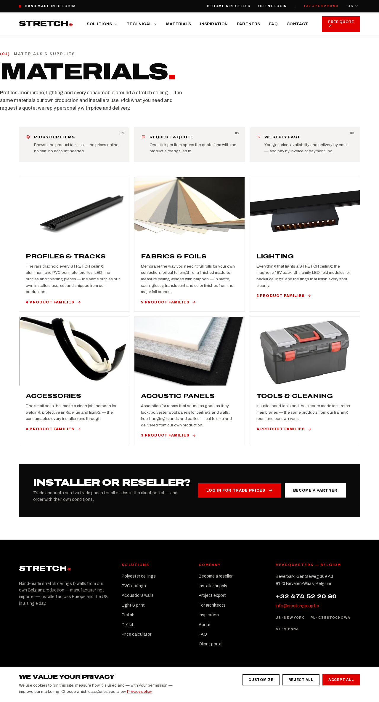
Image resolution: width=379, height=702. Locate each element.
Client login (272, 6)
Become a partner (315, 490)
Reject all (301, 680)
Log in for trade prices (235, 490)
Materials (178, 24)
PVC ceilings (134, 586)
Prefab (128, 615)
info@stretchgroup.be (297, 606)
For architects (212, 605)
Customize (260, 680)
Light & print (133, 605)
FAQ (273, 24)
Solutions (99, 24)
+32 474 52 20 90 (320, 6)
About (205, 625)
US (350, 6)
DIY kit (128, 625)
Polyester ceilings (139, 576)
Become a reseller (228, 6)
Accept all (341, 680)
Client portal (210, 644)
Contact (297, 24)
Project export (212, 595)
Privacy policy (139, 691)
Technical (139, 24)
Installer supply (213, 586)
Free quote (341, 22)
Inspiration (214, 24)
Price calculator (136, 634)
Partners (248, 24)
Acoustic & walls (138, 595)
